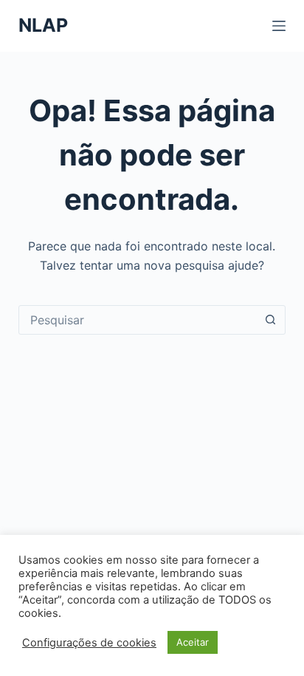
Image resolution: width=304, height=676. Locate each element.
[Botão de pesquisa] (270, 320)
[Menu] (279, 26)
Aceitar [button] (192, 642)
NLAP (43, 25)
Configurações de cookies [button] (89, 642)
